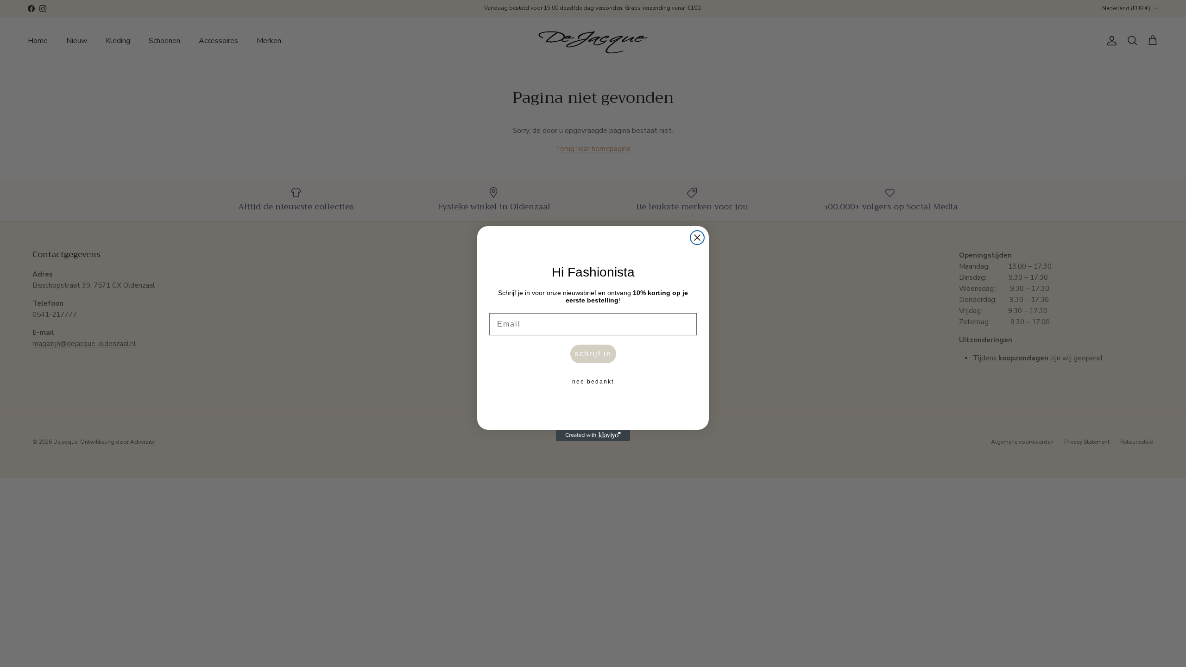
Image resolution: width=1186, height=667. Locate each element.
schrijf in (593, 354)
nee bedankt (593, 381)
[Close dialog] (697, 238)
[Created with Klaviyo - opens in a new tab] (593, 435)
